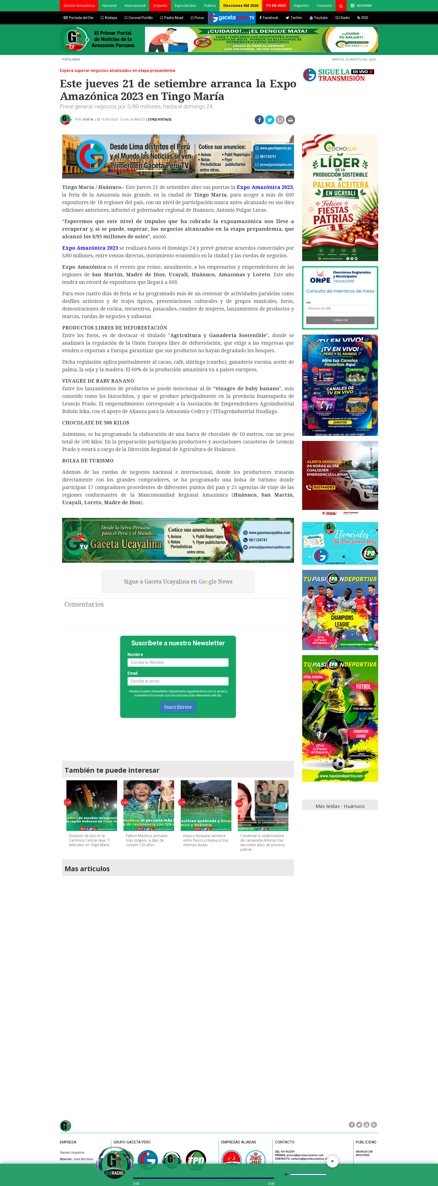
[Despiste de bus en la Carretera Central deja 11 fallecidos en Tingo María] (91, 805)
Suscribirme (178, 707)
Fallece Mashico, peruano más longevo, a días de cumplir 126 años (147, 840)
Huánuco (138, 119)
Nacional (109, 5)
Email (132, 673)
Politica (210, 5)
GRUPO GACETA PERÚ (132, 1142)
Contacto (324, 5)
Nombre (135, 654)
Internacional (134, 5)
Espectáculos (185, 5)
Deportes (301, 5)
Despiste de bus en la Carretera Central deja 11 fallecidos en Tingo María (89, 840)
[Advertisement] (178, 737)
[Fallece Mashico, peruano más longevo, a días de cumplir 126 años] (148, 805)
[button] (79, 5)
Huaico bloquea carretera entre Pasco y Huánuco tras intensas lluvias (205, 840)
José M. (88, 119)
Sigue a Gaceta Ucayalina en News (178, 581)
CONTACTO (285, 1142)
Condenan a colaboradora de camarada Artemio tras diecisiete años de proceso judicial (262, 842)
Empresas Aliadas (238, 1142)
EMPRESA (68, 1142)
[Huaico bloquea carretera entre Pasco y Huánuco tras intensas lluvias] (206, 805)
